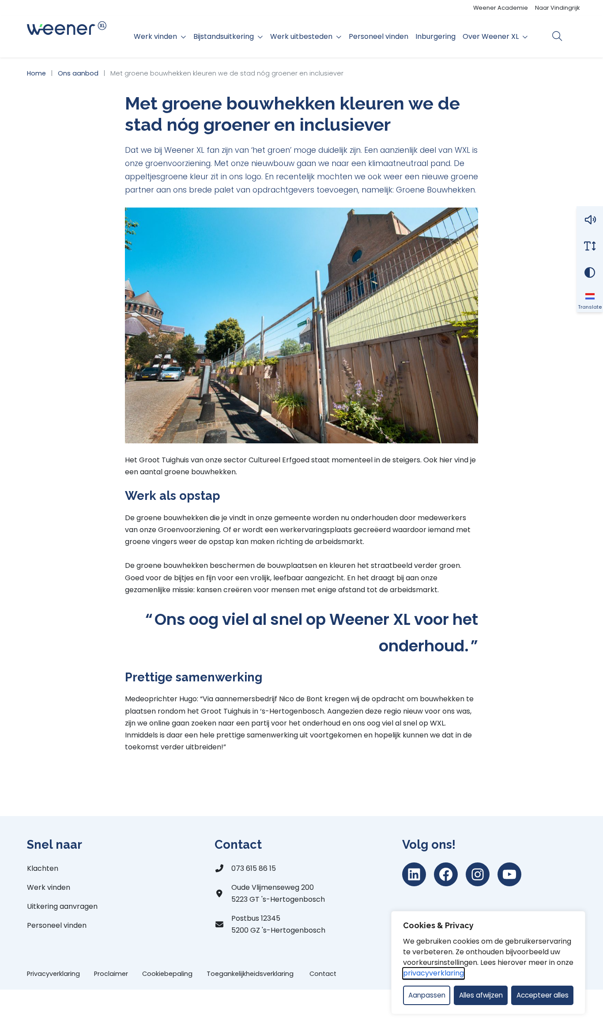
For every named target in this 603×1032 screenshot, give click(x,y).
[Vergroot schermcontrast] (590, 272)
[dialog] (488, 962)
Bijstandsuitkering (223, 36)
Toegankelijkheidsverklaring (251, 973)
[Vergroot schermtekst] (590, 246)
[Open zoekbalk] (557, 36)
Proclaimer (111, 973)
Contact (322, 973)
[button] (590, 219)
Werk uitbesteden (301, 36)
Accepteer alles (542, 995)
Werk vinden (155, 36)
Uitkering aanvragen (62, 906)
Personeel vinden (378, 36)
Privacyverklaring (53, 973)
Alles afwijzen (481, 995)
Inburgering (435, 36)
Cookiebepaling (167, 973)
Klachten (42, 868)
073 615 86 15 (253, 868)
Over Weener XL (491, 36)
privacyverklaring (433, 973)
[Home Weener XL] (66, 36)
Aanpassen (426, 995)
